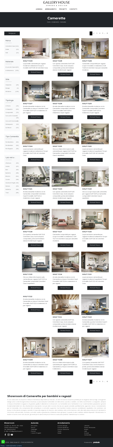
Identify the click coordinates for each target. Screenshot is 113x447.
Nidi (12, 52)
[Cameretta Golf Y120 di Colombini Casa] (65, 176)
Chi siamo (34, 425)
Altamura (12, 163)
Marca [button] (8, 41)
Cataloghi (34, 429)
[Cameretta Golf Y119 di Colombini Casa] (95, 176)
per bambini (12, 145)
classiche (12, 85)
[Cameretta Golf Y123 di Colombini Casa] (65, 134)
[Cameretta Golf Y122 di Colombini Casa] (95, 134)
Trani (12, 192)
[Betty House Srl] (56, 3)
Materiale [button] (9, 62)
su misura (12, 127)
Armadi (86, 433)
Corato (12, 179)
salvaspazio (12, 124)
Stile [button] (7, 79)
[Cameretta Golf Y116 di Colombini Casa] (95, 219)
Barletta (12, 173)
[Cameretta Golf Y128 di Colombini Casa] (95, 48)
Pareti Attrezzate (89, 427)
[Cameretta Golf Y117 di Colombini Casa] (65, 219)
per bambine (12, 142)
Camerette (63, 22)
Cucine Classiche (63, 429)
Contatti (73, 9)
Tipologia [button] (10, 100)
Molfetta (12, 189)
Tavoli (59, 431)
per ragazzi (12, 148)
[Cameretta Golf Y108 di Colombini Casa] (65, 347)
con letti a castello (12, 116)
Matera (12, 186)
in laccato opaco (12, 67)
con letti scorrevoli (12, 121)
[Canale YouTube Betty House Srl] (11, 434)
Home (48, 22)
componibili (12, 112)
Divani (86, 429)
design (12, 88)
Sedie (59, 433)
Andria (12, 166)
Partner (33, 431)
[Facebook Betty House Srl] (5, 434)
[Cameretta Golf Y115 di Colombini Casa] (36, 262)
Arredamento (51, 9)
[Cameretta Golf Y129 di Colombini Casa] (65, 48)
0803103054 (11, 429)
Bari (12, 169)
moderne (12, 91)
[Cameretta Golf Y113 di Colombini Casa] (95, 262)
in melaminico (12, 70)
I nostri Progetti (36, 433)
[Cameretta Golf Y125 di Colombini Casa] (95, 91)
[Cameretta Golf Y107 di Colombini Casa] (95, 347)
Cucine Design (62, 425)
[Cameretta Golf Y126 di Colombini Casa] (65, 91)
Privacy (3, 445)
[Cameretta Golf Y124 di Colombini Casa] (36, 134)
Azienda (39, 9)
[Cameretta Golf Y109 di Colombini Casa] (36, 347)
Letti (85, 431)
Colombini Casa (12, 46)
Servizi (33, 427)
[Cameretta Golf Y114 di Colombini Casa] (65, 262)
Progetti (63, 9)
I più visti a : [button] (10, 158)
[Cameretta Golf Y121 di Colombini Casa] (36, 176)
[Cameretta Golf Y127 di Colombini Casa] (36, 91)
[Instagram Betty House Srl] (8, 434)
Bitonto (12, 176)
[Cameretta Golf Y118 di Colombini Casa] (36, 219)
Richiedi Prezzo (36, 72)
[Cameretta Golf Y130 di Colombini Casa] (36, 48)
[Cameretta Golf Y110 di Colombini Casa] (95, 304)
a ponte (12, 106)
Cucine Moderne (63, 427)
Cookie (8, 445)
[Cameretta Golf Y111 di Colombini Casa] (65, 304)
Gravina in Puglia (12, 182)
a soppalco (12, 109)
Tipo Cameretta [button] (12, 137)
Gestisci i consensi (17, 445)
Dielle (12, 49)
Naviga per (12, 33)
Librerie (86, 425)
